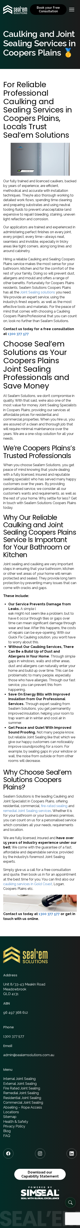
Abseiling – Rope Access (22, 1107)
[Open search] (70, 1202)
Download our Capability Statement (40, 1174)
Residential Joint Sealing (22, 1098)
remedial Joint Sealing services (27, 811)
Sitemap (9, 1117)
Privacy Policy (14, 1126)
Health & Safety (15, 1122)
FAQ (6, 1136)
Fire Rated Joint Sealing (21, 1088)
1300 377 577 (18, 334)
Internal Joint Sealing (19, 1079)
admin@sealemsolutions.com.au (28, 1055)
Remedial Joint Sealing (21, 1093)
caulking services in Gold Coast (27, 884)
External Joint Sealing (20, 1084)
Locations (11, 1112)
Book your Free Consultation (48, 9)
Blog (7, 1131)
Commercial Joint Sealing (23, 1102)
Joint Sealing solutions (37, 292)
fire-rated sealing (54, 806)
